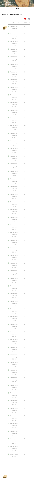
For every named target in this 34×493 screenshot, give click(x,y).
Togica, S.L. (9, 2)
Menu (17, 8)
